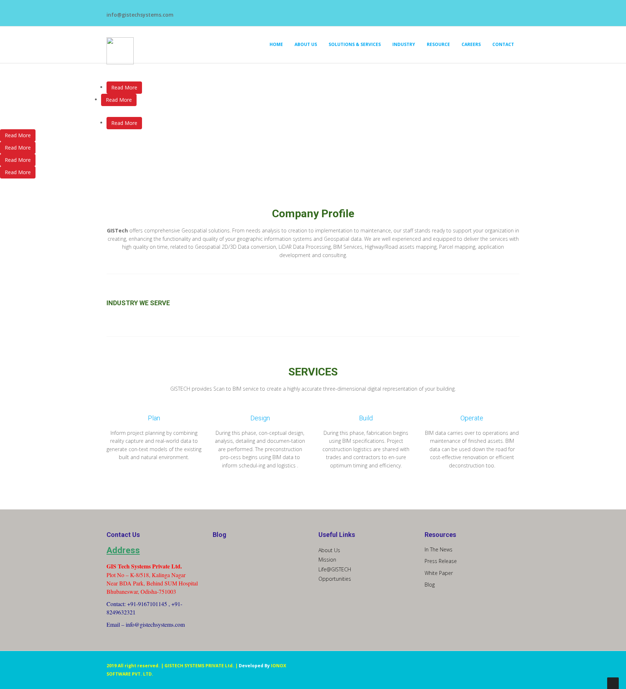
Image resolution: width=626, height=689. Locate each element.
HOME (276, 44)
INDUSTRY (403, 44)
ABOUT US (306, 44)
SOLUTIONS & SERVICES (355, 44)
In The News (438, 549)
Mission (327, 559)
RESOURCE (438, 44)
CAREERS (471, 44)
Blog (430, 584)
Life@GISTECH (334, 569)
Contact (503, 44)
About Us (329, 550)
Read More (124, 87)
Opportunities (334, 578)
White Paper (439, 573)
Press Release (441, 561)
